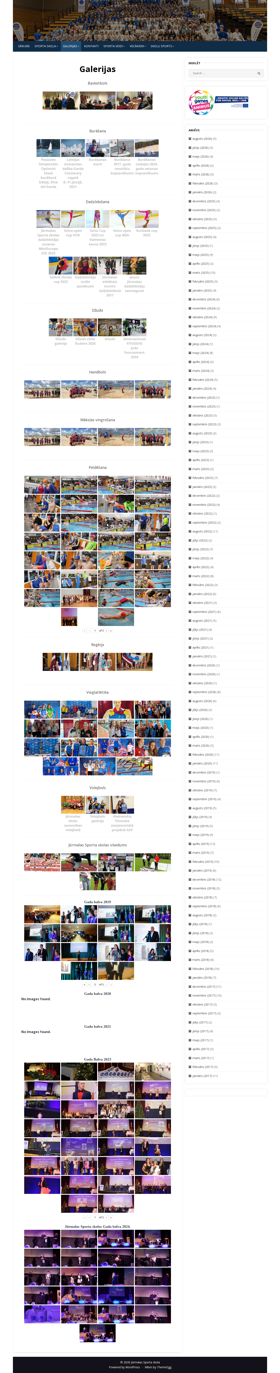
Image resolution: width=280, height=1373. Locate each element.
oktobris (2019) (202, 790)
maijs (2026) (200, 156)
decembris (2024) (203, 299)
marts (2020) (200, 745)
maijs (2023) (200, 451)
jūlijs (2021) (200, 630)
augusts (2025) (202, 237)
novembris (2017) (204, 995)
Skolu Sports (161, 46)
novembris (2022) (204, 505)
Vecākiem (137, 46)
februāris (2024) (202, 380)
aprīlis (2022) (200, 567)
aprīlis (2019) (200, 844)
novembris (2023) (204, 406)
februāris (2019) (202, 862)
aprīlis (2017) (200, 1049)
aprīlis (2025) (200, 263)
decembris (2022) (203, 496)
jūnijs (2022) (200, 549)
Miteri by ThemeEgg (158, 1367)
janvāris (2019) (202, 870)
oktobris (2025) (202, 219)
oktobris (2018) (202, 897)
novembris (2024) (204, 308)
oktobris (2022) (202, 513)
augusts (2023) (202, 433)
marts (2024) (200, 371)
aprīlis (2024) (200, 362)
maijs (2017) (200, 1040)
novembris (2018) (204, 888)
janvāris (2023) (202, 487)
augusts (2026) (202, 139)
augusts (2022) (202, 531)
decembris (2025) (203, 201)
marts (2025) (200, 273)
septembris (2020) (204, 692)
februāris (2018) (202, 969)
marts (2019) (200, 853)
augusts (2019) (202, 808)
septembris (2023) (204, 424)
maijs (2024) (200, 353)
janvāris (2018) (202, 977)
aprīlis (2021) (200, 647)
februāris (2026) (202, 183)
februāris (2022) (202, 585)
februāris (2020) (202, 754)
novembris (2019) (204, 781)
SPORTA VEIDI (113, 46)
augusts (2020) (202, 701)
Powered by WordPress (124, 1367)
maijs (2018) (200, 942)
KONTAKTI (91, 46)
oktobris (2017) (202, 1004)
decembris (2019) (203, 772)
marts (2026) (200, 174)
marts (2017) (200, 1058)
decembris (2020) (203, 665)
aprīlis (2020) (200, 737)
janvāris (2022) (202, 594)
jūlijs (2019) (200, 817)
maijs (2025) (200, 255)
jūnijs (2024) (200, 344)
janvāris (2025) (202, 290)
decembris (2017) (203, 987)
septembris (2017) (204, 1013)
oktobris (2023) (202, 415)
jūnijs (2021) (200, 638)
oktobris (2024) (202, 317)
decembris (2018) (203, 879)
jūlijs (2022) (200, 540)
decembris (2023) (203, 397)
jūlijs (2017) (200, 1022)
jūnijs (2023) (200, 442)
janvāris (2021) (202, 656)
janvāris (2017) (202, 1076)
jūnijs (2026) (200, 148)
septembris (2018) (204, 906)
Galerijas (70, 46)
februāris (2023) (202, 478)
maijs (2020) (200, 728)
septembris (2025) (204, 228)
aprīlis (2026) (200, 165)
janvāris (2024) (202, 388)
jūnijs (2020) (200, 719)
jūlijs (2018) (200, 924)
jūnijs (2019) (200, 826)
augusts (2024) (202, 335)
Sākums (24, 46)
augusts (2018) (202, 915)
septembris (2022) (204, 522)
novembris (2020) (204, 674)
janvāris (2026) (202, 192)
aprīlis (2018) (200, 951)
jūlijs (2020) (200, 710)
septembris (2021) (204, 612)
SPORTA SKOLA (45, 46)
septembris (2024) (204, 326)
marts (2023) (200, 469)
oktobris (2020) (202, 683)
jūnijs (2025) (200, 246)
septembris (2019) (204, 799)
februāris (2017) (202, 1067)
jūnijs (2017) (200, 1031)
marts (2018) (200, 960)
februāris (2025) (202, 281)
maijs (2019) (200, 835)
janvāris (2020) (202, 763)
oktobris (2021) (202, 603)
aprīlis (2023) (200, 460)
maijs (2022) (200, 558)
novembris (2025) (204, 210)
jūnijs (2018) (200, 933)
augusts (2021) (202, 620)
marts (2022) (200, 576)
